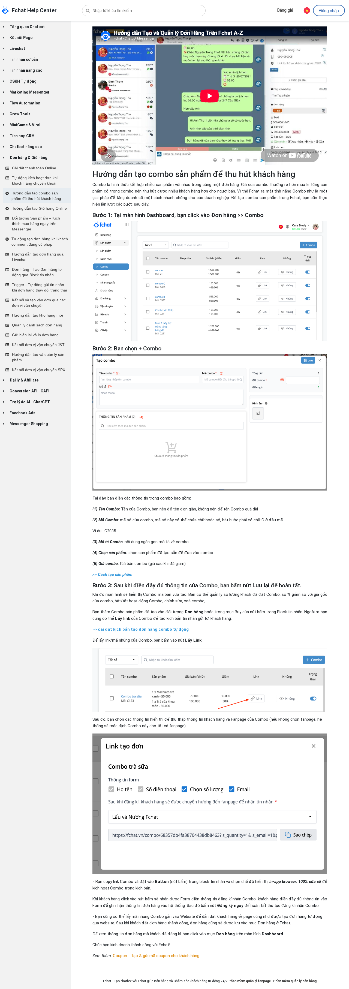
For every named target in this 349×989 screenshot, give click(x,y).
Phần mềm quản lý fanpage (249, 981)
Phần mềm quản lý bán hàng (295, 981)
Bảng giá (285, 10)
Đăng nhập (329, 10)
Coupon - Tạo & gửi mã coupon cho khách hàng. (156, 955)
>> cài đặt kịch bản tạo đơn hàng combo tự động (140, 629)
